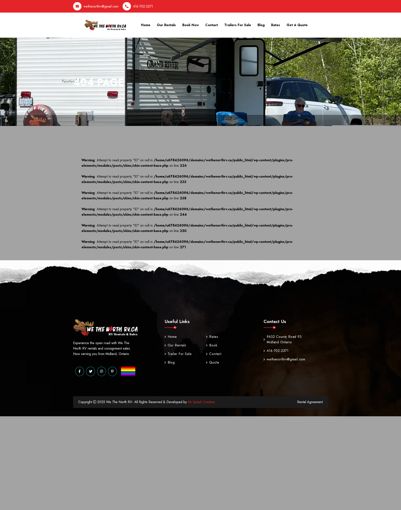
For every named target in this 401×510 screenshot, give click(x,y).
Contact (211, 25)
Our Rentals (166, 25)
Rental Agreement (310, 402)
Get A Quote (297, 25)
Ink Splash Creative (201, 402)
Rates (275, 25)
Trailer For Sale (180, 353)
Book (213, 345)
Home (145, 25)
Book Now (190, 25)
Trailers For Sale (237, 25)
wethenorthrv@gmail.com (101, 6)
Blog (261, 25)
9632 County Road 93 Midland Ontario (284, 339)
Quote (214, 362)
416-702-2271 (143, 6)
